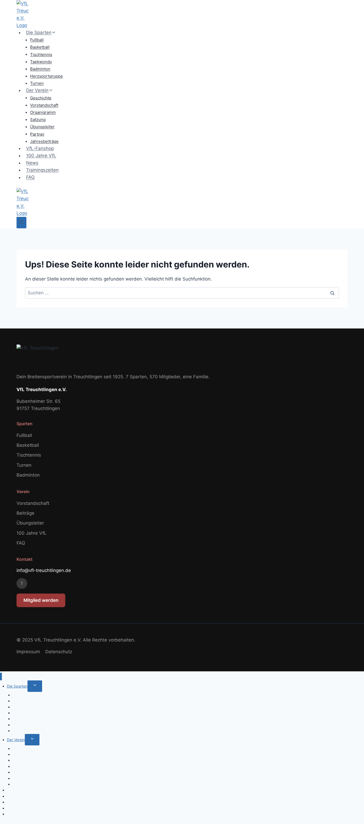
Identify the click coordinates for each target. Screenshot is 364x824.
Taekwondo (41, 61)
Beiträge (25, 513)
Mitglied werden (40, 600)
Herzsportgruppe (46, 76)
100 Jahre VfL (41, 155)
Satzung (38, 119)
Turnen (37, 83)
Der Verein (16, 739)
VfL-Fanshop (40, 148)
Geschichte (40, 97)
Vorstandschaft (44, 105)
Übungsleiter (42, 126)
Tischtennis (41, 54)
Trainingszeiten (42, 170)
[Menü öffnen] (21, 222)
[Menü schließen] (1, 676)
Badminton (40, 68)
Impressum (28, 651)
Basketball (40, 47)
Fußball (37, 39)
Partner (37, 133)
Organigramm (43, 112)
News (32, 162)
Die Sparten (17, 686)
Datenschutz (58, 651)
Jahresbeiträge (44, 141)
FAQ (30, 177)
